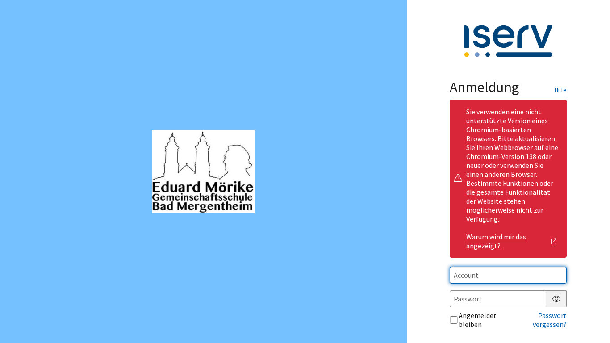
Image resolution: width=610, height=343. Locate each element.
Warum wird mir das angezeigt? (496, 241)
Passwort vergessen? (550, 320)
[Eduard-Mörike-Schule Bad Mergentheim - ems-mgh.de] (203, 171)
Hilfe (561, 90)
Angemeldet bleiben (478, 320)
